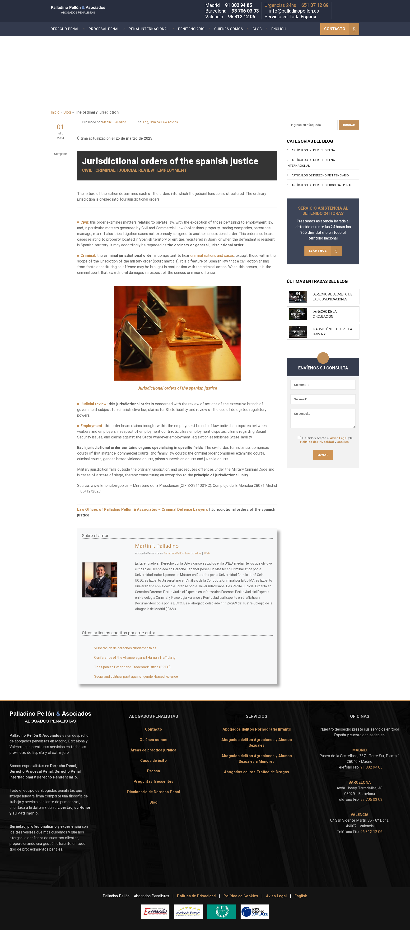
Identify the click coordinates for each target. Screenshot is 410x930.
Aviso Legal (338, 438)
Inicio (55, 112)
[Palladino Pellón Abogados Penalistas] (89, 10)
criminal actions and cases (212, 255)
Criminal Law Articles (164, 122)
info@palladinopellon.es (294, 11)
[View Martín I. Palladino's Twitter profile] (126, 569)
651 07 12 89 (314, 5)
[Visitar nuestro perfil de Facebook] (336, 6)
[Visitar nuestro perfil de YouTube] (357, 6)
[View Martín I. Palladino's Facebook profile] (126, 559)
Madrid (60, 741)
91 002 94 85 (238, 5)
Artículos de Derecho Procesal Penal (322, 185)
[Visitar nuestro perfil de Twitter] (343, 6)
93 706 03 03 (245, 11)
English (300, 896)
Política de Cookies (241, 896)
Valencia (16, 747)
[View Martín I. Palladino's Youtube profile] (126, 580)
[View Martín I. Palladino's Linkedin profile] (126, 590)
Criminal (87, 255)
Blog (67, 112)
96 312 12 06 (241, 16)
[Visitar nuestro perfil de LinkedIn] (350, 6)
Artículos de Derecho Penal (314, 150)
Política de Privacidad (317, 442)
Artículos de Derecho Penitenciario (320, 175)
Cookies (343, 442)
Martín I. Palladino (114, 122)
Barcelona (76, 741)
